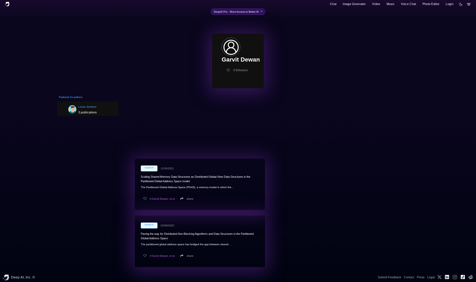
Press (420, 277)
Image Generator (354, 4)
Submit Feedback (389, 277)
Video (376, 4)
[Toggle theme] (461, 4)
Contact (409, 277)
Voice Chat (408, 4)
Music (391, 4)
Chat (333, 4)
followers (240, 70)
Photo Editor (431, 4)
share (190, 198)
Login (450, 4)
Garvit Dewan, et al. (163, 198)
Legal (431, 277)
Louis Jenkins (87, 106)
